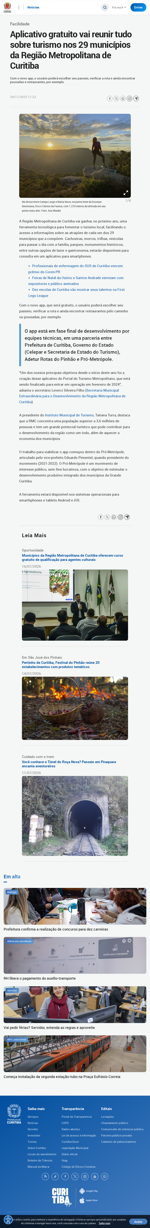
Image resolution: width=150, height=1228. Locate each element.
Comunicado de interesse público (122, 1129)
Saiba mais (104, 1223)
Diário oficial (69, 1154)
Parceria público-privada (116, 1135)
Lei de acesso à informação (79, 1135)
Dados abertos (71, 1129)
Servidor (33, 1129)
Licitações (107, 1116)
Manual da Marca (38, 1166)
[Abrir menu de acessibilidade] (8, 1219)
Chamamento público (114, 1123)
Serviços (33, 1116)
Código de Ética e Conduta (78, 1166)
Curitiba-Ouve (70, 1141)
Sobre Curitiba (37, 1148)
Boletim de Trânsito (40, 1160)
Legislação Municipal (75, 1148)
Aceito (138, 1221)
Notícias (33, 1123)
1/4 (128, 200)
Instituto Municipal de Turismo (69, 415)
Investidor (34, 1135)
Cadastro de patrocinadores (118, 1141)
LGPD (65, 1123)
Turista (32, 1141)
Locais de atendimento (42, 1154)
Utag (65, 1160)
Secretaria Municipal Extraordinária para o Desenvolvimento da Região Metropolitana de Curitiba (72, 396)
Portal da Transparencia (77, 1116)
